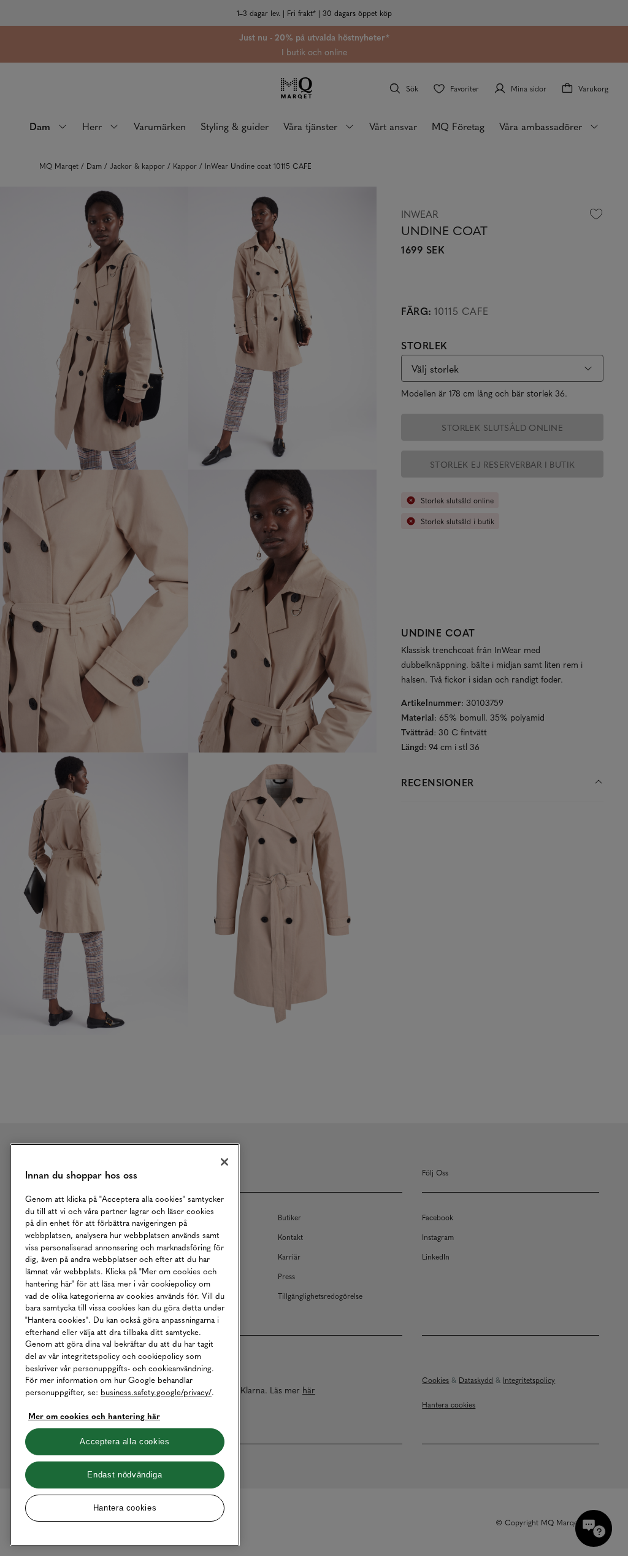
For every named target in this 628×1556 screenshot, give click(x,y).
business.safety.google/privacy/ (156, 1392)
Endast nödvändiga (124, 1474)
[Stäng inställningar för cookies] (224, 1161)
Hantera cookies (125, 1507)
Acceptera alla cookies (124, 1441)
